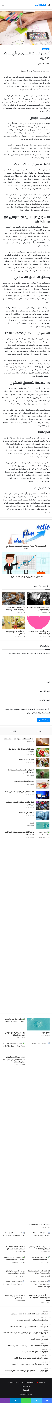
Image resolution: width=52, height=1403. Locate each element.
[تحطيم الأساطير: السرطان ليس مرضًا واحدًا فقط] (38, 622)
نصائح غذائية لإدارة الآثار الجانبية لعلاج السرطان (21, 750)
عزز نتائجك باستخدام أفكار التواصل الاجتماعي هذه (15, 1272)
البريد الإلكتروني (44, 691)
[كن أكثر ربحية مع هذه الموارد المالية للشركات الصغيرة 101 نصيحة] (38, 1286)
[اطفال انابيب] (38, 1024)
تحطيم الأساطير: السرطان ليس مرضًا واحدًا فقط (39, 632)
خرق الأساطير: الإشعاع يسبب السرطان (15, 632)
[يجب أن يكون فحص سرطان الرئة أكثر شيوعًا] (13, 1024)
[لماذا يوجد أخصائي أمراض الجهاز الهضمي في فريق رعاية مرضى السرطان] (13, 1048)
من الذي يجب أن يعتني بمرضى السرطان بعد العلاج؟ (39, 1247)
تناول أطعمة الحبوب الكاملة (40, 1224)
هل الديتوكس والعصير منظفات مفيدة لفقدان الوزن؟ (39, 1272)
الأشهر (39, 731)
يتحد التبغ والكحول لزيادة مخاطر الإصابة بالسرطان (38, 608)
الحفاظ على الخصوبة (26, 812)
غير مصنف (45, 49)
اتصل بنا (26, 1390)
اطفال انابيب (45, 1032)
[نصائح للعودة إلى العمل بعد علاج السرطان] (13, 1286)
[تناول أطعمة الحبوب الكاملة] (38, 1132)
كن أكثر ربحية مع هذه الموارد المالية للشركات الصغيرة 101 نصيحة (39, 1298)
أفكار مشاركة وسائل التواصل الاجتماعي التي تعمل (20, 803)
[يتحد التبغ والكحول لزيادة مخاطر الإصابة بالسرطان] (38, 598)
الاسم (47, 682)
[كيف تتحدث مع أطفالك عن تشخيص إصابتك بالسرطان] (13, 1238)
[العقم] (42, 825)
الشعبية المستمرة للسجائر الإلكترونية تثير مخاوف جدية (15, 608)
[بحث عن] (49, 5)
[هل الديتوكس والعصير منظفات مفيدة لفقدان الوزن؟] (38, 1262)
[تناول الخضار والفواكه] (42, 762)
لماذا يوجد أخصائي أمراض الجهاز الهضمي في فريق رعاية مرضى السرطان (14, 1059)
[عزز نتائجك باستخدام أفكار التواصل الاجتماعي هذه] (13, 1262)
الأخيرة (13, 731)
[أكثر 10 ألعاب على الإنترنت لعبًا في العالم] (42, 795)
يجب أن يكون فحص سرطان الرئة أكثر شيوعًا (15, 1034)
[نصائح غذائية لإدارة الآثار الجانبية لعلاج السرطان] (42, 752)
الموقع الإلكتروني (44, 700)
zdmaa (41, 1382)
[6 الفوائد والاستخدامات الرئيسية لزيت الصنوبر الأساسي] (42, 773)
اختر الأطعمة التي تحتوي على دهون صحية (19, 738)
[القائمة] (3, 5)
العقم (32, 823)
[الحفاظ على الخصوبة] (42, 815)
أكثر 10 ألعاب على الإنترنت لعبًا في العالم (19, 791)
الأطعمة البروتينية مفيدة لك (24, 781)
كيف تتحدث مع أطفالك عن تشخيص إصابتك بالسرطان (15, 1247)
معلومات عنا (26, 1386)
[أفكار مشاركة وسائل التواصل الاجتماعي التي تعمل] (42, 805)
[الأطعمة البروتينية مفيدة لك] (42, 784)
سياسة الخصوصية (26, 1394)
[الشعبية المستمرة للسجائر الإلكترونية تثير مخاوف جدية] (13, 598)
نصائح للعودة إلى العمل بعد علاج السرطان (14, 1296)
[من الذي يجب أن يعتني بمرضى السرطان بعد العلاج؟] (38, 1238)
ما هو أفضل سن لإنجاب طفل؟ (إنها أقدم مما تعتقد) (19, 833)
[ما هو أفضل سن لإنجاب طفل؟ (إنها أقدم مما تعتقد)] (42, 921)
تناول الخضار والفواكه (26, 759)
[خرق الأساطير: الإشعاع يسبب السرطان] (13, 622)
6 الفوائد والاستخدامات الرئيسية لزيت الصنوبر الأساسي (21, 771)
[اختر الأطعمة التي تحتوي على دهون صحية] (42, 742)
